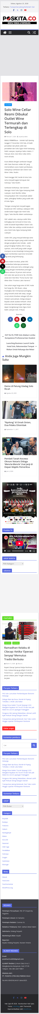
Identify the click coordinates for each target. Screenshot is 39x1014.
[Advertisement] (19, 55)
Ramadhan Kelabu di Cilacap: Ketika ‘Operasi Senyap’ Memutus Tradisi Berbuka (18, 653)
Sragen (4, 857)
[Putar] (5, 551)
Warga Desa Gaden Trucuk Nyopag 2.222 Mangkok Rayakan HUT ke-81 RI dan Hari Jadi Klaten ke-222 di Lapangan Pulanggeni (18, 707)
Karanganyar (6, 833)
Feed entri (5, 881)
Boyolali (5, 818)
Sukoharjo (5, 861)
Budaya (5, 822)
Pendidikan (6, 850)
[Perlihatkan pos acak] (34, 32)
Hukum (4, 829)
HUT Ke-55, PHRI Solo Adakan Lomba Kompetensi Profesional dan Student (20, 336)
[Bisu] (30, 551)
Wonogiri (5, 865)
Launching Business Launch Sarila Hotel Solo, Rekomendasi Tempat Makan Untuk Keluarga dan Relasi (20, 346)
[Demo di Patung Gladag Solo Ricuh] (19, 366)
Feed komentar (7, 884)
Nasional (16, 643)
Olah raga (5, 847)
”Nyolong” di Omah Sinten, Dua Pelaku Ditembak (17, 424)
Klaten (4, 836)
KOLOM (5, 840)
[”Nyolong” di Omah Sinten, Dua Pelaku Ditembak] (19, 402)
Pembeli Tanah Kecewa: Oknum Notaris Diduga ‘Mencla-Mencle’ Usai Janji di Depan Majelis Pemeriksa (18, 462)
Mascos (20, 664)
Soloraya (8, 104)
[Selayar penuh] (34, 551)
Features (7, 643)
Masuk (4, 877)
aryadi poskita (23, 137)
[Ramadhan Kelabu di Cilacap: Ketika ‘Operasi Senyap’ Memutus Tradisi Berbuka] (19, 631)
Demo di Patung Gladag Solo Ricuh (18, 387)
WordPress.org (7, 888)
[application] (19, 543)
